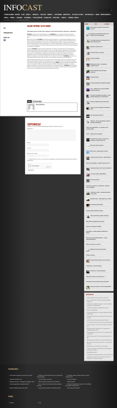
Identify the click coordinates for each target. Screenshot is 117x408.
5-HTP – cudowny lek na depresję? (94, 134)
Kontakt (17, 14)
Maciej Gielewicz (38, 31)
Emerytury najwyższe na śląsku (93, 226)
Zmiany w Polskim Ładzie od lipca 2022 (99, 101)
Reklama (20, 18)
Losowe (106, 24)
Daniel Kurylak (99, 37)
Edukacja (35, 14)
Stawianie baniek (94, 77)
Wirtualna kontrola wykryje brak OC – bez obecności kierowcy (99, 343)
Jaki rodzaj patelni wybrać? (96, 115)
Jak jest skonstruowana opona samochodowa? (98, 320)
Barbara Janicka (99, 48)
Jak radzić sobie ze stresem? (97, 52)
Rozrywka (28, 18)
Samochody (66, 31)
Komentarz (30, 128)
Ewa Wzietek (98, 159)
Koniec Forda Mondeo (92, 310)
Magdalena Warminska (100, 152)
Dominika (94, 212)
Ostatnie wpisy (37, 101)
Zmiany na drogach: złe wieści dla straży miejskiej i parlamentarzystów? (99, 349)
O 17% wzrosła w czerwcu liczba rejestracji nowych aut (99, 325)
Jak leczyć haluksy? (95, 58)
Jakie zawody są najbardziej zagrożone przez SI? (99, 28)
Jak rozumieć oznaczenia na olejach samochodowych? (100, 322)
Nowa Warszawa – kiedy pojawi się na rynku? (100, 199)
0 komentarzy (73, 31)
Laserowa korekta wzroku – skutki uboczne (100, 157)
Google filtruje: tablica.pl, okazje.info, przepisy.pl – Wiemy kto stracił (99, 139)
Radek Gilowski (99, 43)
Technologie (47, 18)
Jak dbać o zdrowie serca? (96, 46)
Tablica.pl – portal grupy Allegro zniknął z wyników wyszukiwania (100, 121)
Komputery (67, 14)
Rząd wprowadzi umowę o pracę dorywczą (100, 260)
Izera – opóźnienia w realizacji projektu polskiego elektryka (99, 89)
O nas (23, 14)
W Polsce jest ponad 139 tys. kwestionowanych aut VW (99, 337)
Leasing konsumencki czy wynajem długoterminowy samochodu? (99, 313)
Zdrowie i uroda (73, 18)
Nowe (86, 24)
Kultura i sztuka (78, 14)
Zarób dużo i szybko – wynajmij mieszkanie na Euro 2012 (100, 193)
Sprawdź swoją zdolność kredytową (94, 210)
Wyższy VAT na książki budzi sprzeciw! (95, 221)
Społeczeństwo (38, 18)
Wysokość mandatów (92, 352)
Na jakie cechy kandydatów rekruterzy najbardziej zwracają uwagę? (99, 34)
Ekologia (43, 14)
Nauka (97, 14)
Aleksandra (94, 130)
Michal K (98, 73)
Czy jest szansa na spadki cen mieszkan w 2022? (100, 108)
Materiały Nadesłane (100, 206)
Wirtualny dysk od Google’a (97, 145)
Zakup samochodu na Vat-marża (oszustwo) (100, 168)
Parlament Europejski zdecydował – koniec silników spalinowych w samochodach (100, 95)
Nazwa (29, 142)
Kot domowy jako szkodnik (96, 204)
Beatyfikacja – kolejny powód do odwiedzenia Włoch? (97, 232)
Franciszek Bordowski (100, 110)
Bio (30, 101)
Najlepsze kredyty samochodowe (98, 249)
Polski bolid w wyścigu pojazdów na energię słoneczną (100, 354)
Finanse (50, 14)
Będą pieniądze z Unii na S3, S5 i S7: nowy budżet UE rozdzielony (99, 333)
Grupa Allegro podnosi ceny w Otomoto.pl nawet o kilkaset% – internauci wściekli (99, 357)
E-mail (29, 148)
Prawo (12, 18)
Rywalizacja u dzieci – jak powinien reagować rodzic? (98, 64)
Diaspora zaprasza (90, 255)
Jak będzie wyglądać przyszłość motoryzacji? (98, 308)
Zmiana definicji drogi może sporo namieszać (98, 71)
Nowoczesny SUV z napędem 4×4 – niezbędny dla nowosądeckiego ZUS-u (98, 329)
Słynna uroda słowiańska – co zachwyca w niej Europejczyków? (97, 128)
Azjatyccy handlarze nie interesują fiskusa (100, 286)
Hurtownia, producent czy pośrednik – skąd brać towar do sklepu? (97, 186)
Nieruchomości (106, 14)
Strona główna (9, 14)
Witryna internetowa (32, 153)
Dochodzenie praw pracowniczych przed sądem (97, 281)
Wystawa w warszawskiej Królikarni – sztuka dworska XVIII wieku (96, 238)
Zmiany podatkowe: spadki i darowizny (99, 215)
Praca (6, 18)
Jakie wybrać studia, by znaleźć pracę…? (96, 276)
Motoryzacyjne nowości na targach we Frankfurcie (99, 340)
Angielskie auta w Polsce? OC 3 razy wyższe (97, 346)
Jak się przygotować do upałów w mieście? (100, 83)
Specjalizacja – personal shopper (94, 266)
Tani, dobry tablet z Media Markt (98, 174)
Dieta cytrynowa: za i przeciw (93, 244)
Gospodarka (58, 14)
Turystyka (56, 18)
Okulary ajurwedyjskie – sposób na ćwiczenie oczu (98, 163)
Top (96, 24)
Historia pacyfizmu (94, 179)
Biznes (28, 14)
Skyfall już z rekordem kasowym (98, 271)
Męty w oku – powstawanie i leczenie (99, 151)
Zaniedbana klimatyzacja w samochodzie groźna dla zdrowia (99, 317)
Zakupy (64, 18)
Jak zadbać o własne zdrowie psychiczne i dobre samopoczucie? (100, 41)
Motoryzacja (89, 14)
